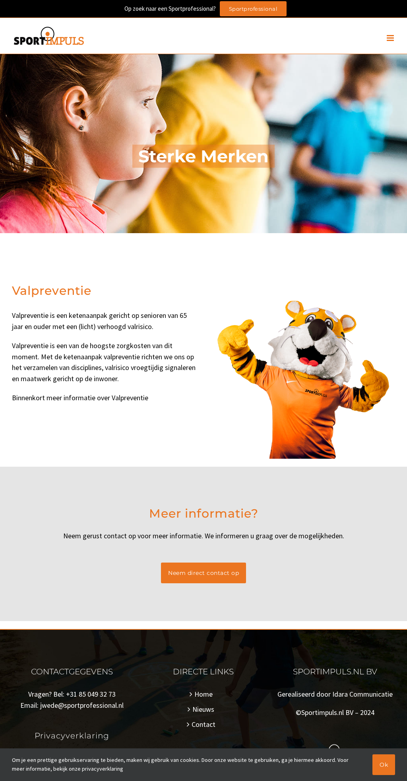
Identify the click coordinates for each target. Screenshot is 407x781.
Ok (384, 764)
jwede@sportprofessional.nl (82, 705)
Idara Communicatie (362, 694)
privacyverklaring (102, 768)
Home (203, 694)
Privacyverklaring (72, 735)
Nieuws (203, 709)
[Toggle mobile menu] (391, 38)
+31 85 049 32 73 (91, 694)
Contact (203, 724)
